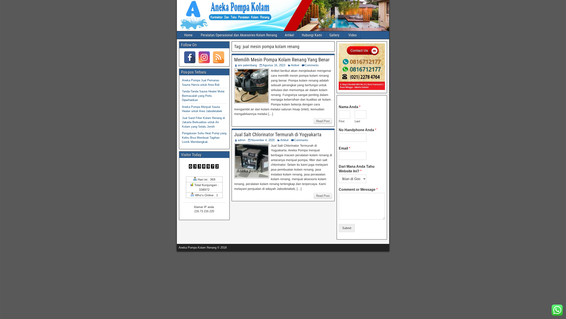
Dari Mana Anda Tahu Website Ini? (357, 169)
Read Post (323, 121)
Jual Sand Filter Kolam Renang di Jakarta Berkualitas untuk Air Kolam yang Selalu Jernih (203, 122)
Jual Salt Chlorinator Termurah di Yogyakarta (277, 134)
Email (344, 148)
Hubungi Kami (312, 35)
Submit (346, 228)
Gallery (334, 35)
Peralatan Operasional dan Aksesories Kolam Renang (239, 35)
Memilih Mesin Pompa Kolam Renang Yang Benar (282, 59)
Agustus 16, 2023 (274, 65)
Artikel (289, 35)
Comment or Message (358, 189)
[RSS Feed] (218, 57)
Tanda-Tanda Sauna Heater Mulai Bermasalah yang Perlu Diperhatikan (203, 96)
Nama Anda (349, 107)
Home (188, 35)
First (341, 121)
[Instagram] (204, 57)
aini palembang (247, 65)
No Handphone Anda (357, 130)
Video (352, 35)
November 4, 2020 (263, 140)
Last (357, 121)
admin (241, 140)
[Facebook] (190, 57)
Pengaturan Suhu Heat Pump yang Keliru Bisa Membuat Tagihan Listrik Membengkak (204, 138)
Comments (312, 65)
